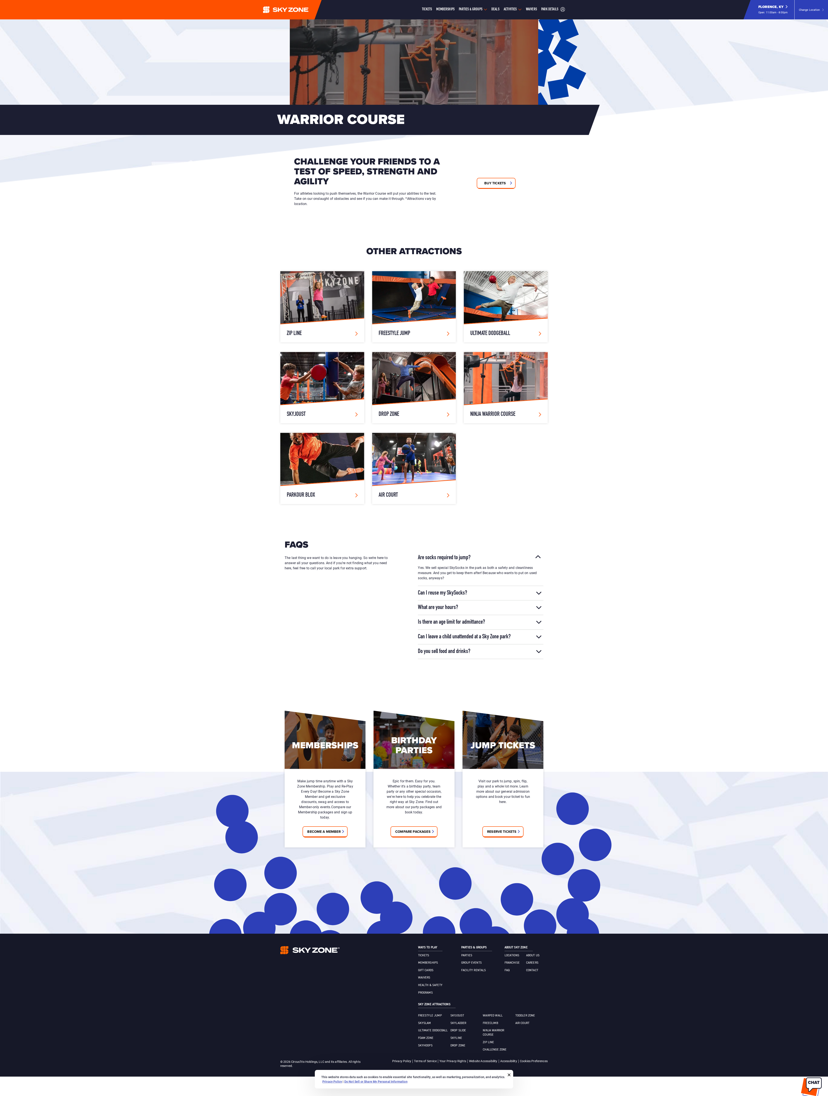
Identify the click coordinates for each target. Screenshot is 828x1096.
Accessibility (508, 1061)
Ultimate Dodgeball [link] (433, 1030)
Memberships (445, 9)
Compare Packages (413, 831)
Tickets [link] (423, 955)
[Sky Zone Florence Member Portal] (562, 10)
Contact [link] (532, 970)
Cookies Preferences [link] (534, 1061)
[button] (773, 9)
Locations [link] (512, 955)
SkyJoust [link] (457, 1016)
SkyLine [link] (456, 1038)
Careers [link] (532, 963)
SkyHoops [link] (425, 1045)
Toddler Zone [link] (525, 1016)
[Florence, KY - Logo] (294, 9)
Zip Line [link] (488, 1042)
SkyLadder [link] (458, 1023)
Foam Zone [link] (425, 1038)
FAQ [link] (507, 970)
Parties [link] (466, 955)
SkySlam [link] (424, 1023)
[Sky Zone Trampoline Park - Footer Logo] (310, 950)
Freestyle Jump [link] (430, 1016)
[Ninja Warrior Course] (506, 387)
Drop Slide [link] (458, 1030)
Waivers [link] (424, 978)
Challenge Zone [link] (495, 1050)
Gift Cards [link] (426, 970)
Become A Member (323, 831)
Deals (495, 9)
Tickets (427, 9)
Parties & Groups (470, 9)
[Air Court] (414, 468)
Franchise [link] (512, 963)
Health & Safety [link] (430, 985)
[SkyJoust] (322, 387)
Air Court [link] (522, 1023)
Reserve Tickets (501, 831)
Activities (510, 9)
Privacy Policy (401, 1061)
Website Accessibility (483, 1061)
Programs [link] (425, 993)
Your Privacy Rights (452, 1061)
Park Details (549, 9)
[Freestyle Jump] (414, 306)
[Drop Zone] (414, 387)
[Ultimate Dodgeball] (506, 306)
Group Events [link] (471, 963)
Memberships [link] (428, 963)
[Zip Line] (322, 306)
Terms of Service (425, 1061)
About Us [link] (532, 955)
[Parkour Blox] (322, 468)
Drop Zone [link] (457, 1045)
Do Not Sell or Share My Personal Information (376, 1081)
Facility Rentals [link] (473, 970)
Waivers (531, 9)
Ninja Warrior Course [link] (493, 1033)
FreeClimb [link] (490, 1023)
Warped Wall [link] (493, 1016)
